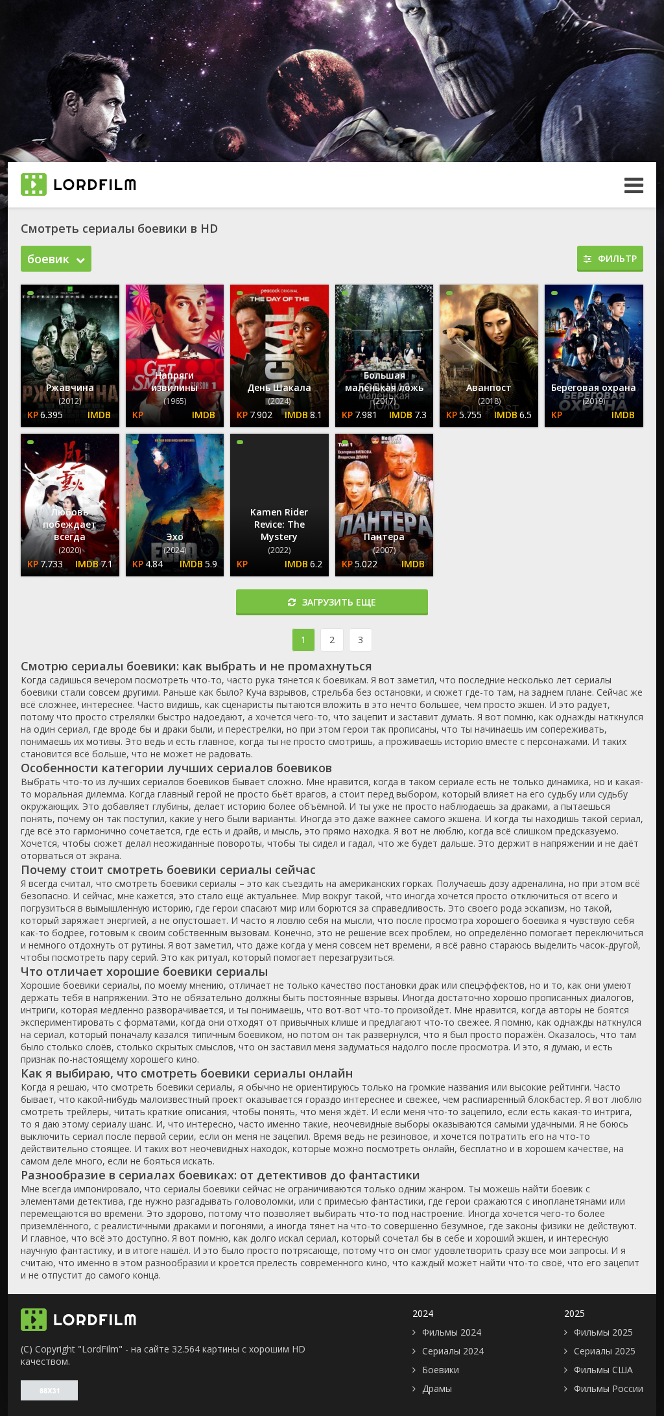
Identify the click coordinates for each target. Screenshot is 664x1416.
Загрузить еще (339, 602)
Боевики (440, 1369)
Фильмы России (608, 1388)
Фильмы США (603, 1369)
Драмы (437, 1388)
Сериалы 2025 (604, 1351)
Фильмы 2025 (603, 1332)
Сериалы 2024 (453, 1351)
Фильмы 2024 (451, 1332)
